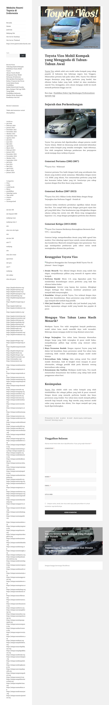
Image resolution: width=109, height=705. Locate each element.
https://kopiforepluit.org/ (14, 330)
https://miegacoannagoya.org (15, 494)
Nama (48, 477)
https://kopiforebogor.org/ (14, 355)
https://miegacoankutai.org (15, 640)
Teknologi (55, 420)
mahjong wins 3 (11, 222)
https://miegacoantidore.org (15, 394)
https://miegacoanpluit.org (15, 453)
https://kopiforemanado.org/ (15, 357)
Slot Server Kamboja (13, 37)
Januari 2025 (10, 152)
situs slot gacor (11, 279)
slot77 (8, 267)
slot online (9, 275)
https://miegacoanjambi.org (15, 479)
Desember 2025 (11, 130)
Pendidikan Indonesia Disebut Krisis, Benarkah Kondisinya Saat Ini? (14, 95)
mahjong (9, 246)
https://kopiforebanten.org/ (15, 287)
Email (48, 485)
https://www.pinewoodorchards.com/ (16, 44)
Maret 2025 (10, 148)
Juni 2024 (9, 164)
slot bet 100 (10, 210)
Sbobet (8, 26)
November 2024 (11, 156)
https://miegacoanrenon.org (15, 377)
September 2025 (11, 136)
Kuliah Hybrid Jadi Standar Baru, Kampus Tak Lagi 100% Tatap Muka (15, 89)
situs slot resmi (11, 255)
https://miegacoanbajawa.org (15, 555)
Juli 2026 (9, 123)
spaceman (9, 259)
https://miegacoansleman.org (15, 491)
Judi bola (9, 30)
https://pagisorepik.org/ (14, 306)
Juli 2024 (9, 162)
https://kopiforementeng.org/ (15, 326)
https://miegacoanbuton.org (15, 608)
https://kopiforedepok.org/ (15, 351)
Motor (8, 189)
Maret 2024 (10, 170)
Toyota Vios (49, 71)
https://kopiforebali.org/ (14, 353)
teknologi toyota (11, 193)
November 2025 (11, 132)
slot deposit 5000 (11, 214)
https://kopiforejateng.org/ (15, 290)
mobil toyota (87, 418)
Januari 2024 (10, 172)
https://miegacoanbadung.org (16, 589)
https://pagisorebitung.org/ (15, 320)
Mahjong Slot (10, 33)
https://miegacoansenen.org (15, 416)
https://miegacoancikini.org (15, 428)
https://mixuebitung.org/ (14, 296)
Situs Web (49, 494)
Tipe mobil (9, 195)
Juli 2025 (9, 140)
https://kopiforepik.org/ (14, 328)
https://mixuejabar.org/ (14, 359)
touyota (8, 197)
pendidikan (10, 191)
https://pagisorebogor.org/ (14, 341)
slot (7, 226)
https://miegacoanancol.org (15, 677)
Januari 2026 (10, 128)
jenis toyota (79, 418)
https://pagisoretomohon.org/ (15, 318)
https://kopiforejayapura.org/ (15, 294)
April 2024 (9, 168)
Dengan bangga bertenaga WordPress (57, 566)
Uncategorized (11, 201)
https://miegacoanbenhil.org (15, 426)
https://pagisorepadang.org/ (15, 322)
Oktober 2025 (10, 134)
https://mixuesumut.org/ (14, 361)
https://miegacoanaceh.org (15, 396)
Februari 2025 (10, 150)
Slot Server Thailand (13, 40)
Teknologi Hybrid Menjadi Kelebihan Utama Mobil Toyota (15, 69)
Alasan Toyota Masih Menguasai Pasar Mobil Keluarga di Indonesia (14, 75)
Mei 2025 (9, 144)
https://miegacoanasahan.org (15, 614)
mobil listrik (10, 187)
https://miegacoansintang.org (15, 379)
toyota (8, 199)
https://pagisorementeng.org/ (15, 316)
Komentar (49, 448)
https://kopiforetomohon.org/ (15, 332)
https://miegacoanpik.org (16, 451)
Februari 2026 (10, 125)
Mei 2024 (9, 166)
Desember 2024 (11, 154)
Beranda (9, 23)
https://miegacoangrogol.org (15, 438)
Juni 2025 (9, 142)
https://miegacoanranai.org (15, 398)
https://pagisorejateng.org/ (15, 324)
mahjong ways (11, 218)
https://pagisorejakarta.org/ (15, 312)
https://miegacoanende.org (15, 389)
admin (64, 418)
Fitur (8, 183)
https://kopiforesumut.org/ (15, 292)
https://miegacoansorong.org (15, 481)
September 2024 (11, 160)
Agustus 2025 (10, 138)
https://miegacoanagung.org (15, 392)
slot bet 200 (10, 238)
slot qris (9, 263)
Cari (7, 53)
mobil (8, 185)
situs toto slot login (12, 230)
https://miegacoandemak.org (15, 655)
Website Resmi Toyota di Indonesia (14, 10)
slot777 (8, 242)
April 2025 (9, 146)
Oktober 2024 (10, 158)
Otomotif (48, 420)
